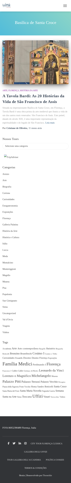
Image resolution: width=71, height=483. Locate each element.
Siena (5, 307)
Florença (13, 90)
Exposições (7, 212)
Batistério (50, 348)
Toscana (27, 396)
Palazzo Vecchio (49, 381)
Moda (5, 256)
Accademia (6, 349)
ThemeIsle (47, 475)
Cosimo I (38, 353)
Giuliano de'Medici (31, 371)
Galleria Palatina (10, 224)
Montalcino (7, 262)
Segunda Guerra (48, 391)
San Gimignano (9, 300)
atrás (35, 128)
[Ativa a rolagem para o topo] (64, 476)
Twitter (14, 443)
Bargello (42, 349)
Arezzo (5, 174)
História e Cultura (10, 237)
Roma (34, 386)
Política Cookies (55, 460)
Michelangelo (41, 376)
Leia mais (49, 123)
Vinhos (5, 332)
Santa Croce (60, 386)
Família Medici (17, 363)
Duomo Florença (39, 358)
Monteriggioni (9, 269)
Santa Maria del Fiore (10, 391)
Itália (4, 243)
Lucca (5, 250)
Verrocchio (55, 397)
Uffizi (37, 396)
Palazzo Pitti (11, 381)
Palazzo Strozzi (30, 381)
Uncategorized (9, 313)
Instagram (25, 443)
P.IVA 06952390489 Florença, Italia (19, 428)
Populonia (7, 294)
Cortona (6, 193)
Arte (4, 90)
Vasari (46, 396)
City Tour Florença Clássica (46, 443)
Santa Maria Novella (30, 390)
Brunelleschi (26, 353)
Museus (5, 281)
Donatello (19, 358)
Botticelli (5, 354)
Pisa (4, 288)
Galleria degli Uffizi (35, 452)
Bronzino (15, 353)
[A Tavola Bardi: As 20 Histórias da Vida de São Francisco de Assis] (35, 62)
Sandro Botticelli (45, 386)
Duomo (27, 358)
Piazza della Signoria (10, 387)
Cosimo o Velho (51, 354)
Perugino (61, 382)
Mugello (6, 275)
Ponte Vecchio (25, 387)
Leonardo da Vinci (51, 370)
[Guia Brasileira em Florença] (7, 6)
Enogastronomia (10, 206)
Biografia (6, 186)
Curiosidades (8, 199)
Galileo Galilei (17, 371)
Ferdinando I (39, 364)
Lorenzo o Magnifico (16, 376)
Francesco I (6, 371)
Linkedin (20, 443)
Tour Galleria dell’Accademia (24, 460)
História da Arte (29, 90)
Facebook (8, 443)
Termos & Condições (35, 468)
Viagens (6, 326)
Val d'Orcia (7, 319)
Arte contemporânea (28, 348)
